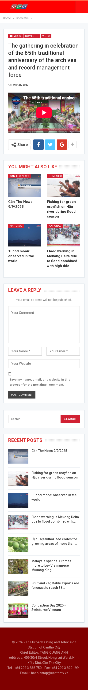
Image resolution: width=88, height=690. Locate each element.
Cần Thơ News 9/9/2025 (49, 451)
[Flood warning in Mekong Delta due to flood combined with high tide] (63, 235)
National (16, 225)
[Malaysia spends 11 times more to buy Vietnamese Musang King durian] (18, 566)
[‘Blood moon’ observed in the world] (24, 235)
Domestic (31, 36)
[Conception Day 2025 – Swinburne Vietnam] (18, 610)
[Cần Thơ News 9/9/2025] (24, 185)
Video (17, 36)
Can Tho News (19, 176)
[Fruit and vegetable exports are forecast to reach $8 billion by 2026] (18, 588)
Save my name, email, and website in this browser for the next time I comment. (39, 382)
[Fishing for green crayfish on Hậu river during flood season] (63, 185)
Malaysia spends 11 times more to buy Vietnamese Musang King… (51, 565)
